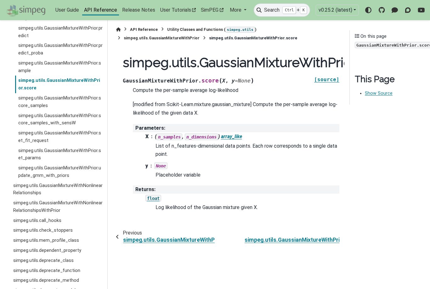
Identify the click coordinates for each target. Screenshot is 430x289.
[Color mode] (368, 10)
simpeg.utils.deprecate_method (46, 280)
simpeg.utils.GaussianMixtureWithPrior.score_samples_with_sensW (59, 119)
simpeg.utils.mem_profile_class (46, 240)
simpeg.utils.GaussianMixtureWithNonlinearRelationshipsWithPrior (58, 206)
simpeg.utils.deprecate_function (46, 270)
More (236, 10)
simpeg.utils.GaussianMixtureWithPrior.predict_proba (60, 49)
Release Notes (138, 10)
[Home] (118, 29)
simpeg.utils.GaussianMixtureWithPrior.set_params (59, 154)
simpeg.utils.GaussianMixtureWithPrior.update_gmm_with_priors (59, 171)
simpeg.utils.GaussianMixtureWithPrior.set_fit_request (59, 136)
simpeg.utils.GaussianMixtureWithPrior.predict (60, 32)
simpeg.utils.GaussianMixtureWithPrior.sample (59, 66)
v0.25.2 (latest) (335, 10)
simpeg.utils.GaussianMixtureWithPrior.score (59, 84)
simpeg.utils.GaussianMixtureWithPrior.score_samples (59, 101)
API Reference (100, 10)
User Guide (67, 10)
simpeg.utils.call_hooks (37, 220)
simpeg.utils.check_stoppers (43, 230)
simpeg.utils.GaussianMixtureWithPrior (162, 38)
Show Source (379, 93)
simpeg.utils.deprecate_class (43, 260)
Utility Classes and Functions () (212, 29)
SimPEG (209, 10)
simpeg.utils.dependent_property (47, 250)
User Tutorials (175, 10)
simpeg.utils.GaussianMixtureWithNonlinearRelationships (58, 189)
